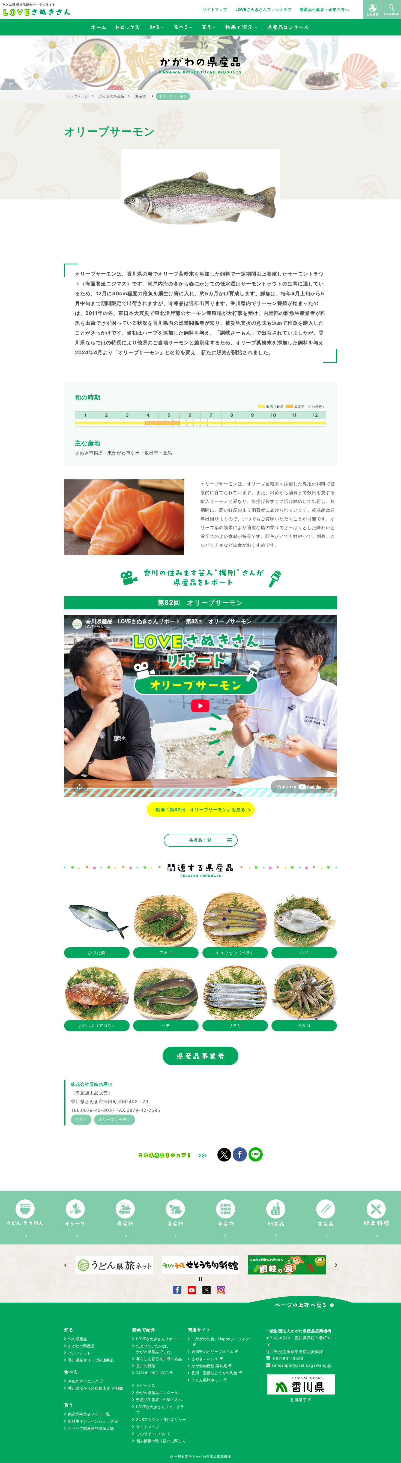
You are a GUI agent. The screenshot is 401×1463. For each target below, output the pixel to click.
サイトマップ (215, 9)
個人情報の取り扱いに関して (161, 1440)
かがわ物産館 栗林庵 (209, 1365)
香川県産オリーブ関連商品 (91, 1360)
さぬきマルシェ (204, 1358)
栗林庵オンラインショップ (91, 1421)
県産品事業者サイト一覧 (89, 1414)
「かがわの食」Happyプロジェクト (222, 1338)
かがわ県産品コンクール (157, 1392)
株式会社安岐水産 (91, 1084)
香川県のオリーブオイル (212, 1351)
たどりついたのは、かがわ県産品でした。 (155, 1348)
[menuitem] (98, 27)
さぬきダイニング (83, 1381)
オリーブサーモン (114, 1119)
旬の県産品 (77, 1338)
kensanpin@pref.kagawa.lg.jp (302, 1365)
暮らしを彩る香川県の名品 (159, 1358)
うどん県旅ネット (206, 1380)
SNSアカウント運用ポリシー (161, 1419)
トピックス (145, 1385)
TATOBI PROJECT (152, 1373)
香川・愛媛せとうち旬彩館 (214, 1373)
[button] (336, 1265)
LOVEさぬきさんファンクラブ (263, 9)
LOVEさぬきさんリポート (158, 1338)
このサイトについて (153, 1433)
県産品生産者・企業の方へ (324, 9)
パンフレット (79, 1353)
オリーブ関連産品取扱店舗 (91, 1428)
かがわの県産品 (81, 1345)
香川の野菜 (145, 1365)
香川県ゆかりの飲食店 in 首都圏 (95, 1388)
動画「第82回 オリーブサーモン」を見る (201, 809)
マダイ (81, 1119)
